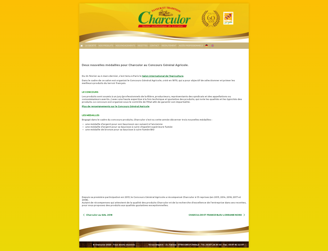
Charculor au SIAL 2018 (99, 215)
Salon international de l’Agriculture (162, 76)
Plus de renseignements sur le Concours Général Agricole (115, 106)
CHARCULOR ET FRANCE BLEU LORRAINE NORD (215, 215)
